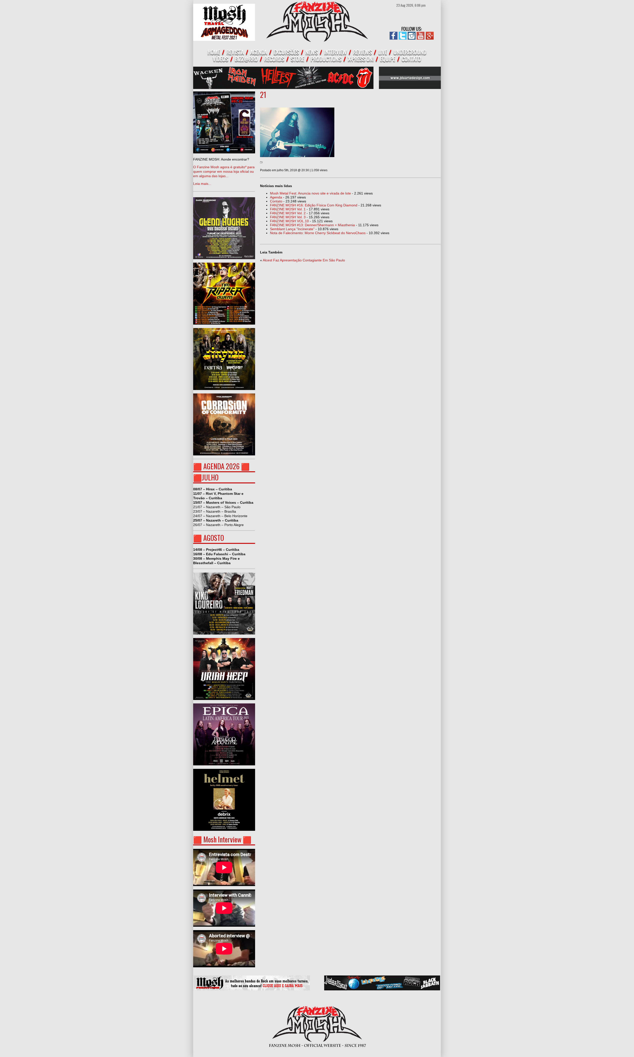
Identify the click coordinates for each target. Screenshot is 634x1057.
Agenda (276, 197)
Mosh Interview (222, 839)
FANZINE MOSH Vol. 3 (288, 217)
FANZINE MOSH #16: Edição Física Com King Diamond (313, 205)
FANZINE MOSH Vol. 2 (288, 213)
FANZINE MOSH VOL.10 (289, 221)
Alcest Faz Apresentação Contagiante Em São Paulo (304, 260)
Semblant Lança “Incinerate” (292, 229)
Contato (276, 201)
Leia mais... (224, 171)
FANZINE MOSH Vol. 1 (288, 209)
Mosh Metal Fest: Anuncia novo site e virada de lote (310, 193)
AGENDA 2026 (221, 466)
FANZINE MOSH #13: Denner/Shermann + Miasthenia (312, 225)
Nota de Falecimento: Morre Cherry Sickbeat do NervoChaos (318, 233)
